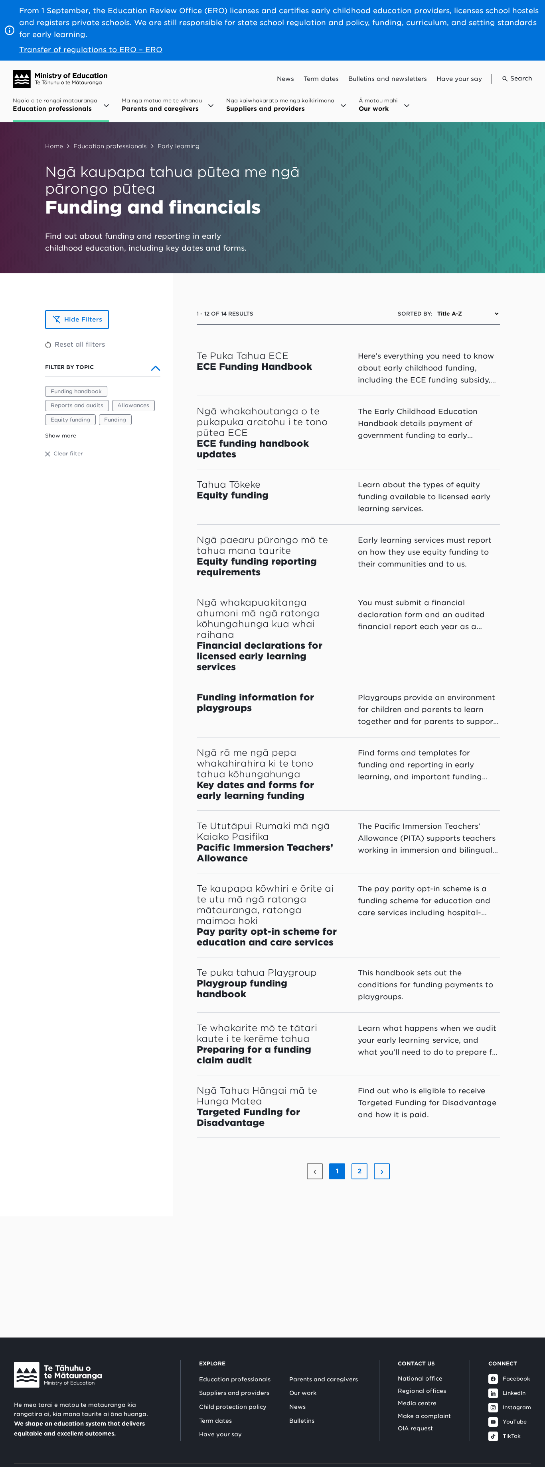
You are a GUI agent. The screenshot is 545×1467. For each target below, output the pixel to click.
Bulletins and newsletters (387, 78)
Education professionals (110, 146)
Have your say (459, 78)
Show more (60, 436)
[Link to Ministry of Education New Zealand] (58, 1375)
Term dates (321, 78)
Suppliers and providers (234, 1393)
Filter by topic (69, 367)
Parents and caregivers (323, 1379)
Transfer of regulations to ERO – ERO (90, 49)
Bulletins (301, 1421)
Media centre (417, 1403)
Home (54, 146)
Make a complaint (424, 1416)
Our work (302, 1393)
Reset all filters (80, 344)
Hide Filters (83, 319)
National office (420, 1378)
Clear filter (68, 454)
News (285, 78)
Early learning (178, 146)
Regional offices (422, 1391)
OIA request (415, 1428)
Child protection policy (233, 1407)
